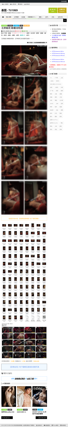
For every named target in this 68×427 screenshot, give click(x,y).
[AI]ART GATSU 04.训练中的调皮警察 (39, 413)
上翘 (61, 78)
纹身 (57, 110)
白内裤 (61, 100)
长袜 (56, 126)
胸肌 (61, 113)
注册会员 (27, 4)
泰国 (40, 17)
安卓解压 (63, 425)
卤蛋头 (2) (16, 33)
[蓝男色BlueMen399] (8, 397)
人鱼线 (51, 81)
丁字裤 (56, 78)
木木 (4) (23, 33)
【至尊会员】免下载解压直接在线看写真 (24, 367)
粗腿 (61, 107)
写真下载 (18, 31)
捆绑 (62, 91)
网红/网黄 (8, 17)
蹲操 (51, 126)
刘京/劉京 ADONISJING (55, 84)
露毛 (61, 126)
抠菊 (57, 91)
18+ (51, 78)
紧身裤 (51, 110)
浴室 (51, 100)
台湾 (46, 17)
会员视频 (4, 25)
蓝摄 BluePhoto (54, 120)
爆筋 (56, 100)
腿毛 (61, 116)
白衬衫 (51, 103)
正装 (61, 97)
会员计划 (60, 17)
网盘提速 (47, 425)
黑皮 (56, 129)
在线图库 (16, 25)
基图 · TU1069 (9, 10)
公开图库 (16, 17)
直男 (62, 103)
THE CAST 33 (6, 418)
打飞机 (51, 91)
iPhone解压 (55, 425)
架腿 (51, 97)
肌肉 (51, 113)
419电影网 (5, 4)
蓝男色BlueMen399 (7, 412)
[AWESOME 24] (24, 397)
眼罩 (51, 107)
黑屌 (51, 129)
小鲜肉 (56, 87)
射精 (51, 87)
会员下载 (30, 378)
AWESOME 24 (21, 412)
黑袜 (61, 129)
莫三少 (23, 35)
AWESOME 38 (41, 418)
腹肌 (56, 116)
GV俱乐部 (14, 4)
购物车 (20, 4)
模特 (56, 97)
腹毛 (51, 116)
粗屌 (56, 107)
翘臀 (62, 110)
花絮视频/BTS (31, 17)
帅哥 (62, 87)
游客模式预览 (20, 378)
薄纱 (62, 123)
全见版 (23, 17)
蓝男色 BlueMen (54, 123)
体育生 (57, 81)
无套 (56, 94)
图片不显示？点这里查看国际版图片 (36, 42)
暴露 (61, 94)
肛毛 (56, 113)
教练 (51, 94)
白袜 (57, 103)
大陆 (53, 17)
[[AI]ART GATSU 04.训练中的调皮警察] (39, 396)
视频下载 (25, 31)
